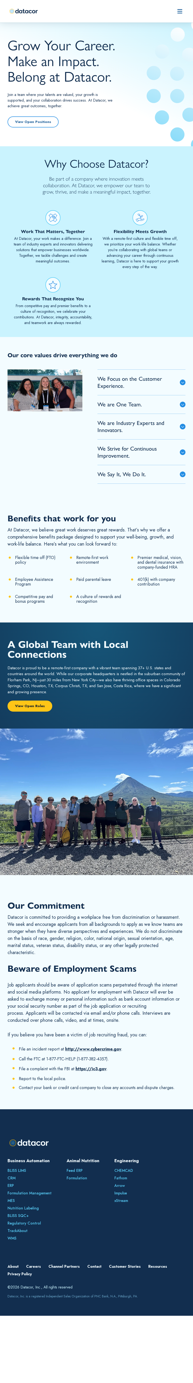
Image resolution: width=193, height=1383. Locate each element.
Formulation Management (30, 1193)
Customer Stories (125, 1266)
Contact (94, 1266)
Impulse (120, 1193)
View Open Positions (33, 121)
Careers (33, 1266)
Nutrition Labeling (23, 1208)
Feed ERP (75, 1170)
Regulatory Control (24, 1223)
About (13, 1266)
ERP (11, 1185)
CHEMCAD (123, 1170)
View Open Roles (30, 706)
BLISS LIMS (17, 1170)
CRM (12, 1178)
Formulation (77, 1178)
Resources (157, 1266)
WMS (12, 1238)
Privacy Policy (20, 1274)
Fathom (120, 1178)
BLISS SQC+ (18, 1215)
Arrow (119, 1185)
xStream (121, 1200)
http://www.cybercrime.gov (93, 1049)
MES (11, 1200)
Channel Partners (64, 1266)
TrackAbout (18, 1230)
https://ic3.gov (91, 1069)
